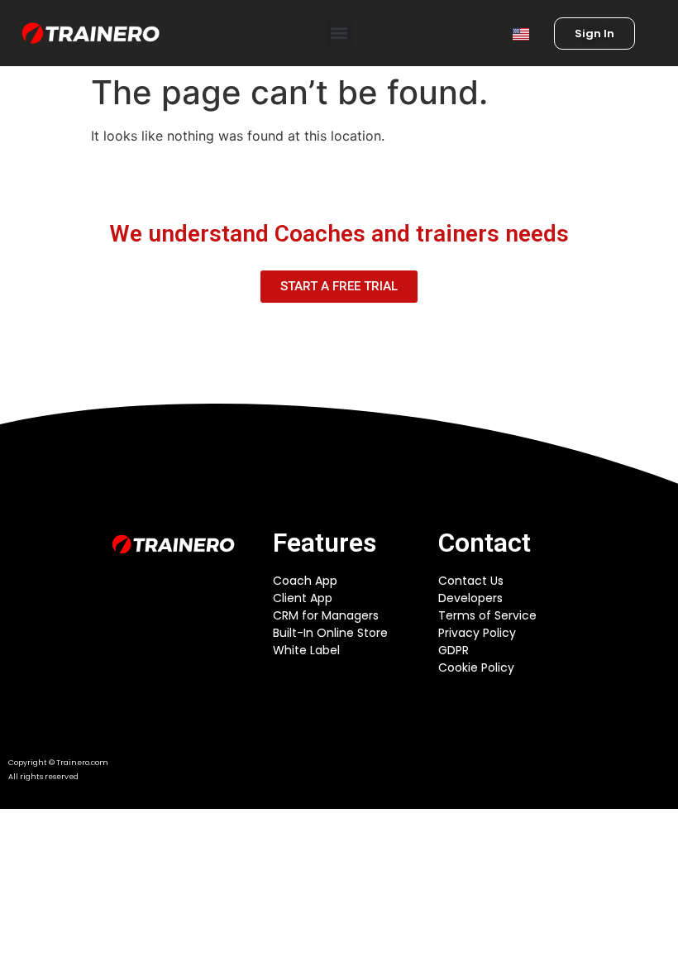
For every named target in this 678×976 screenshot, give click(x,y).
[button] (339, 33)
